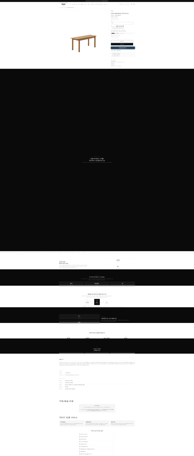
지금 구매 (122, 44)
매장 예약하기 (112, 63)
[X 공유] (115, 50)
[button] (70, 4)
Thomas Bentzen (118, 15)
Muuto (112, 11)
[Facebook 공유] (112, 50)
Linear (116, 16)
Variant (112, 21)
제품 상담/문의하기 (123, 47)
